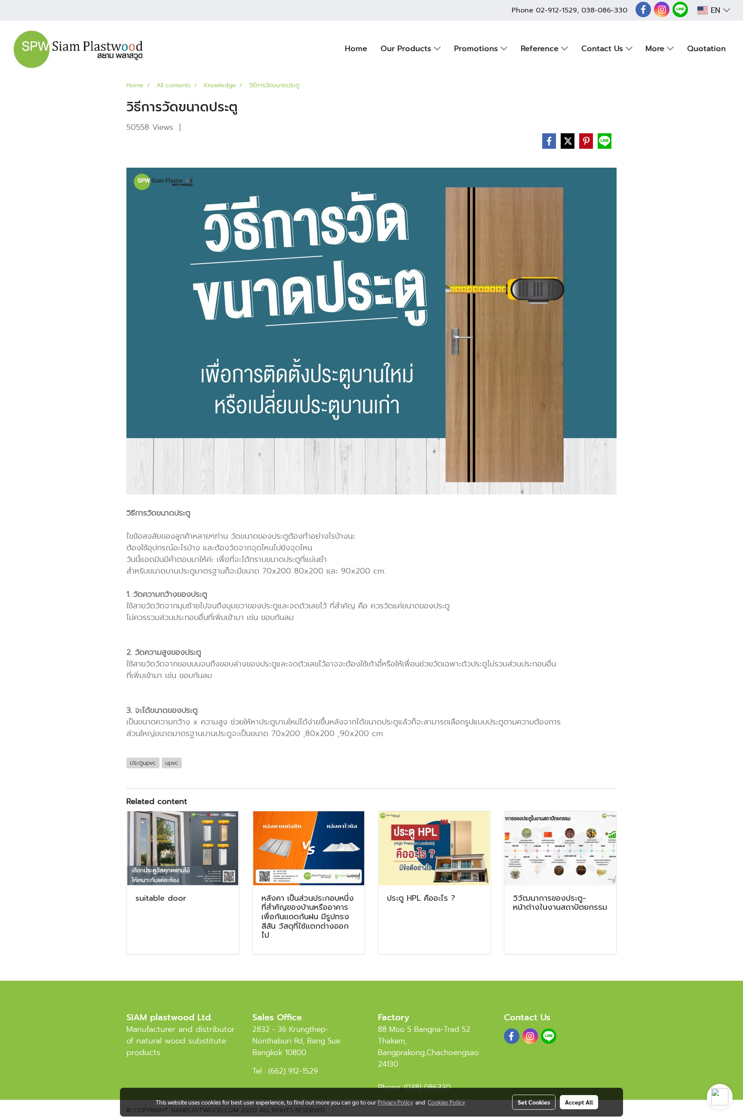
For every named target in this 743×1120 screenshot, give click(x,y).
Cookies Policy (446, 1102)
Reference (541, 49)
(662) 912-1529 (293, 1071)
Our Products (407, 49)
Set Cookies (534, 1102)
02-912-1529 (556, 10)
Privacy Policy (395, 1102)
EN (715, 10)
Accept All (579, 1102)
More (656, 49)
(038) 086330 (427, 1087)
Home (356, 49)
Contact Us (603, 49)
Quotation (706, 49)
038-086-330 (604, 10)
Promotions (477, 49)
